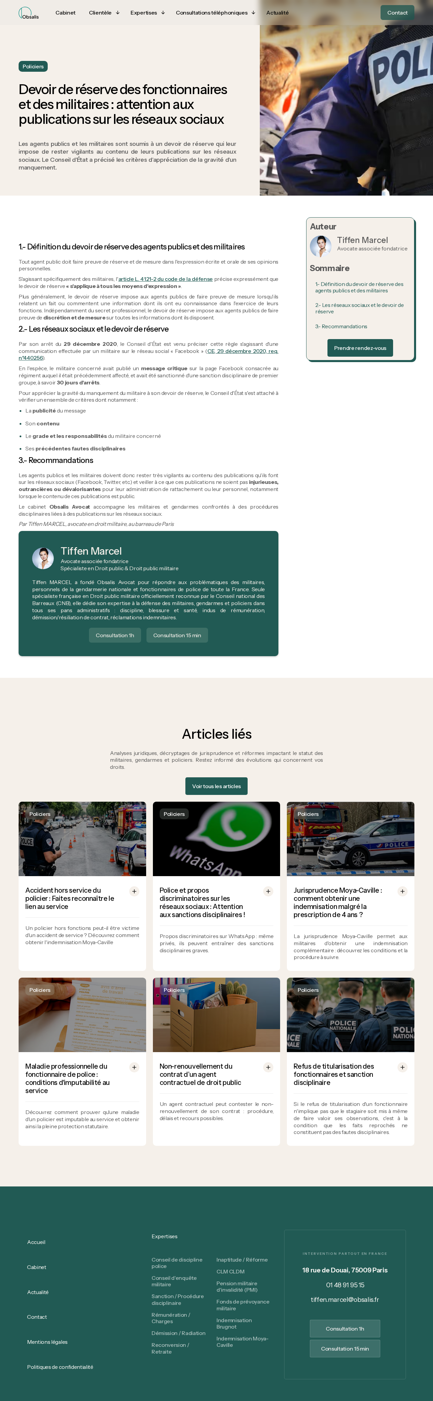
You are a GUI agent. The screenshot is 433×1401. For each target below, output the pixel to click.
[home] (29, 13)
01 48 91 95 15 (345, 1285)
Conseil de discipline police (177, 1262)
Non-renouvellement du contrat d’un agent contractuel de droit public (200, 1074)
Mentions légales (47, 1341)
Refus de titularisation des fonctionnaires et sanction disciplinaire (334, 1074)
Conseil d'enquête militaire (174, 1281)
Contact (37, 1316)
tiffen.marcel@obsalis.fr (345, 1300)
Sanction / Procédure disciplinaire (178, 1299)
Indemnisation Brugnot (234, 1323)
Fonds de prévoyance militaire (243, 1304)
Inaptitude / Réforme (242, 1259)
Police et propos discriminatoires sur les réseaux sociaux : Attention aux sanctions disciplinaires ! (202, 902)
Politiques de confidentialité (60, 1366)
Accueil (36, 1242)
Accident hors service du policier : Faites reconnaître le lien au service (69, 898)
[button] (103, 12)
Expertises (165, 1236)
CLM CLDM (230, 1271)
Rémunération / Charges (171, 1318)
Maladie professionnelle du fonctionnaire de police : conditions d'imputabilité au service (67, 1078)
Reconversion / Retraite (170, 1348)
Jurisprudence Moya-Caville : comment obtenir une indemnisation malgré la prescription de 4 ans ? (338, 902)
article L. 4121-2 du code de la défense (165, 278)
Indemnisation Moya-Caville (242, 1341)
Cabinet (36, 1267)
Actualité (38, 1292)
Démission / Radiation (178, 1333)
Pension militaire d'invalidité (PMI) (237, 1286)
